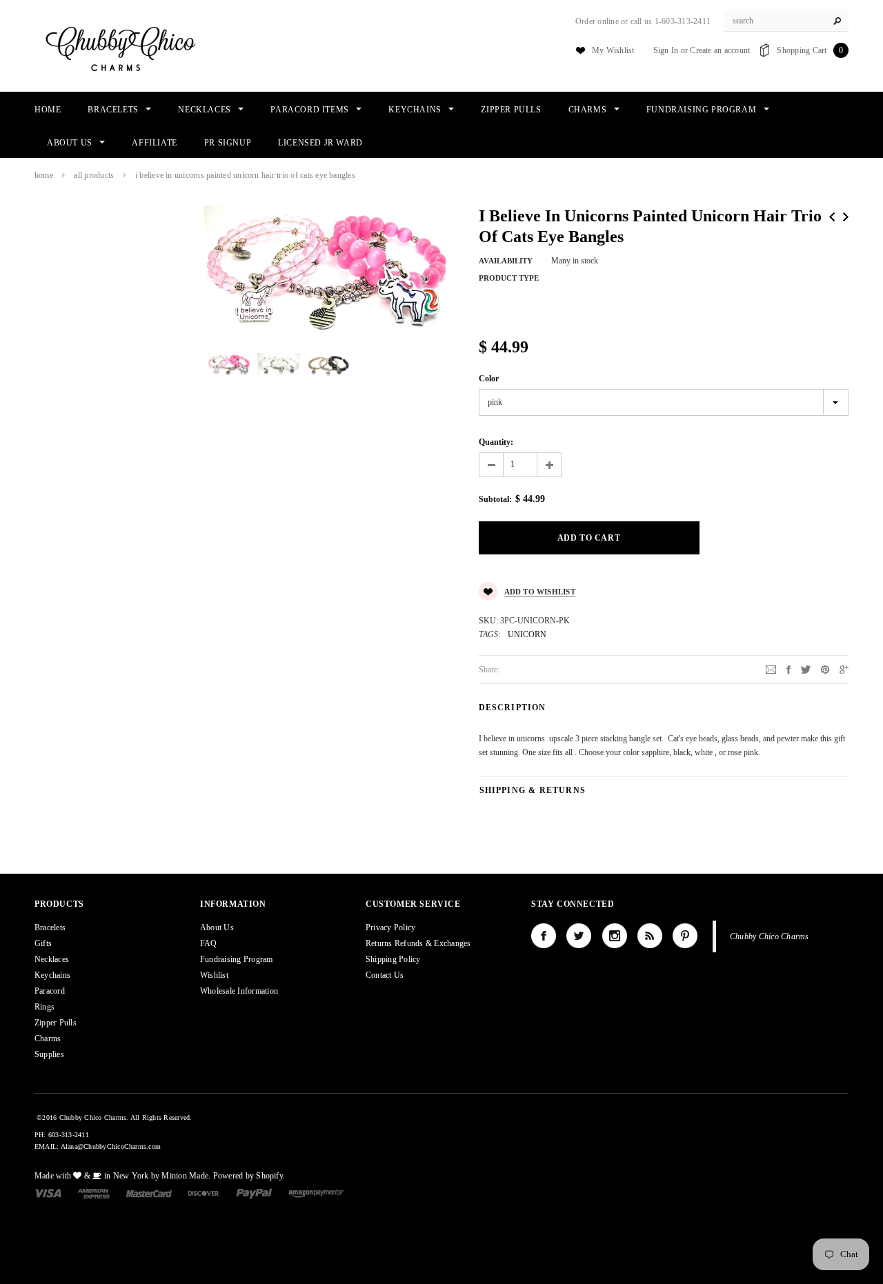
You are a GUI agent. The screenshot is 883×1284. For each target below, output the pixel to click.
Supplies (49, 1054)
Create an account (720, 50)
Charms (47, 1038)
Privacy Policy (390, 927)
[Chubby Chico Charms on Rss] (649, 935)
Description (512, 707)
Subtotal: (495, 499)
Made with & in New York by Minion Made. (122, 1176)
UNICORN (527, 634)
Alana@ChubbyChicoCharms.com (111, 1146)
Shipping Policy (393, 959)
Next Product (846, 216)
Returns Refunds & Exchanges (418, 943)
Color (489, 378)
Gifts (43, 943)
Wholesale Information (239, 991)
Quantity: (496, 442)
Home (43, 175)
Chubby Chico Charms (769, 936)
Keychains (52, 975)
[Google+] (844, 669)
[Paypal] (254, 1193)
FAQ (208, 943)
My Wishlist (613, 50)
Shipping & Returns (532, 790)
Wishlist (214, 975)
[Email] (771, 669)
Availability (506, 261)
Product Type (509, 278)
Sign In (666, 50)
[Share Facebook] (788, 669)
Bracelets (50, 927)
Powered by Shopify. (249, 1176)
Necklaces (51, 959)
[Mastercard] (149, 1193)
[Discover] (204, 1193)
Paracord (49, 991)
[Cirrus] (316, 1193)
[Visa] (47, 1193)
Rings (44, 1007)
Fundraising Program (236, 959)
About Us (217, 927)
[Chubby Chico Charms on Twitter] (578, 935)
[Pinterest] (825, 669)
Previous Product (832, 216)
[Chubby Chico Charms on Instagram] (614, 935)
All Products (94, 175)
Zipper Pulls (55, 1022)
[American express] (93, 1193)
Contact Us (385, 975)
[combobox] (786, 21)
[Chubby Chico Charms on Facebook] (543, 935)
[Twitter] (806, 669)
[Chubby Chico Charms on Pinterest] (685, 935)
